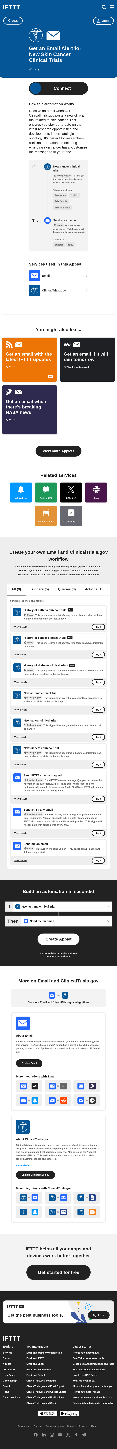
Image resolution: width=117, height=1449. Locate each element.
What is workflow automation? (89, 1369)
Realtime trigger (35, 780)
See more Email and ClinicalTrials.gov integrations (58, 1002)
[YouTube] (59, 1435)
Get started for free (58, 1272)
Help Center (9, 1375)
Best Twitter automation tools (88, 1358)
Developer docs (11, 1397)
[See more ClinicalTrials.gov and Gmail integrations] (58, 1212)
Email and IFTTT (35, 1358)
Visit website (23, 1165)
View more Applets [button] (58, 451)
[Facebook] (35, 1435)
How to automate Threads (86, 1392)
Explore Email (29, 1063)
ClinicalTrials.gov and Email (41, 1381)
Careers (38, 1426)
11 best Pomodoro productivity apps (92, 1386)
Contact (71, 1426)
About (94, 1426)
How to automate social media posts (92, 1397)
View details (20, 627)
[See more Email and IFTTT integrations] (58, 1086)
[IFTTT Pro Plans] (70, 610)
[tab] (16, 590)
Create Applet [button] (58, 939)
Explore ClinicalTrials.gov (35, 1175)
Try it (98, 627)
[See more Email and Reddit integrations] (58, 1100)
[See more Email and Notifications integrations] (29, 1100)
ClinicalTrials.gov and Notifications (45, 1397)
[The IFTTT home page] (11, 7)
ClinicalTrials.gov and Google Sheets (46, 1392)
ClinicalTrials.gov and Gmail (41, 1403)
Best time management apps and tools (93, 1364)
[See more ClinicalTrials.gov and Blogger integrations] (86, 1212)
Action (30, 848)
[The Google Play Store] (69, 1413)
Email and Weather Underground (44, 1353)
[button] (112, 7)
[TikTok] (76, 1435)
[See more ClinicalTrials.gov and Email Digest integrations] (58, 1198)
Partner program (55, 1426)
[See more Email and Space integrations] (86, 1086)
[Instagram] (52, 1435)
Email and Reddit (35, 1375)
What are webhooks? (84, 1381)
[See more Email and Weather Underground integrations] (29, 1086)
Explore (8, 1346)
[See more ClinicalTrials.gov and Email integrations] (29, 1198)
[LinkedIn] (43, 1435)
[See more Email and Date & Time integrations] (86, 1100)
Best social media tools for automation (93, 1403)
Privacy (83, 1426)
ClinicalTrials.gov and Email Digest (45, 1386)
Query (30, 615)
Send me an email (65, 220)
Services (7, 1353)
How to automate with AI (86, 1353)
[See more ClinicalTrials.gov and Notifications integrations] (29, 1212)
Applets (7, 1364)
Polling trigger (34, 698)
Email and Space (35, 1364)
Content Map (10, 1381)
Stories (7, 1358)
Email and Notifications (38, 1369)
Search (7, 1386)
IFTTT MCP (9, 1369)
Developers (24, 1426)
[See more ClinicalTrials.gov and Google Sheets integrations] (86, 1198)
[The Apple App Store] (47, 1413)
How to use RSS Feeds (85, 1375)
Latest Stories (82, 1346)
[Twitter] (68, 1435)
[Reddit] (84, 1435)
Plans (6, 1392)
